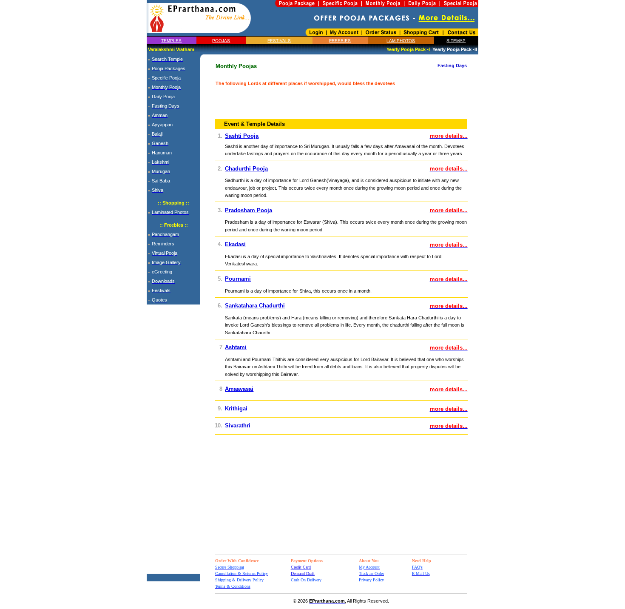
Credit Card (301, 567)
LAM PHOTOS (400, 40)
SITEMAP (456, 40)
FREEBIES (340, 40)
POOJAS (221, 40)
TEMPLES (171, 40)
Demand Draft (303, 573)
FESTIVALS (279, 40)
